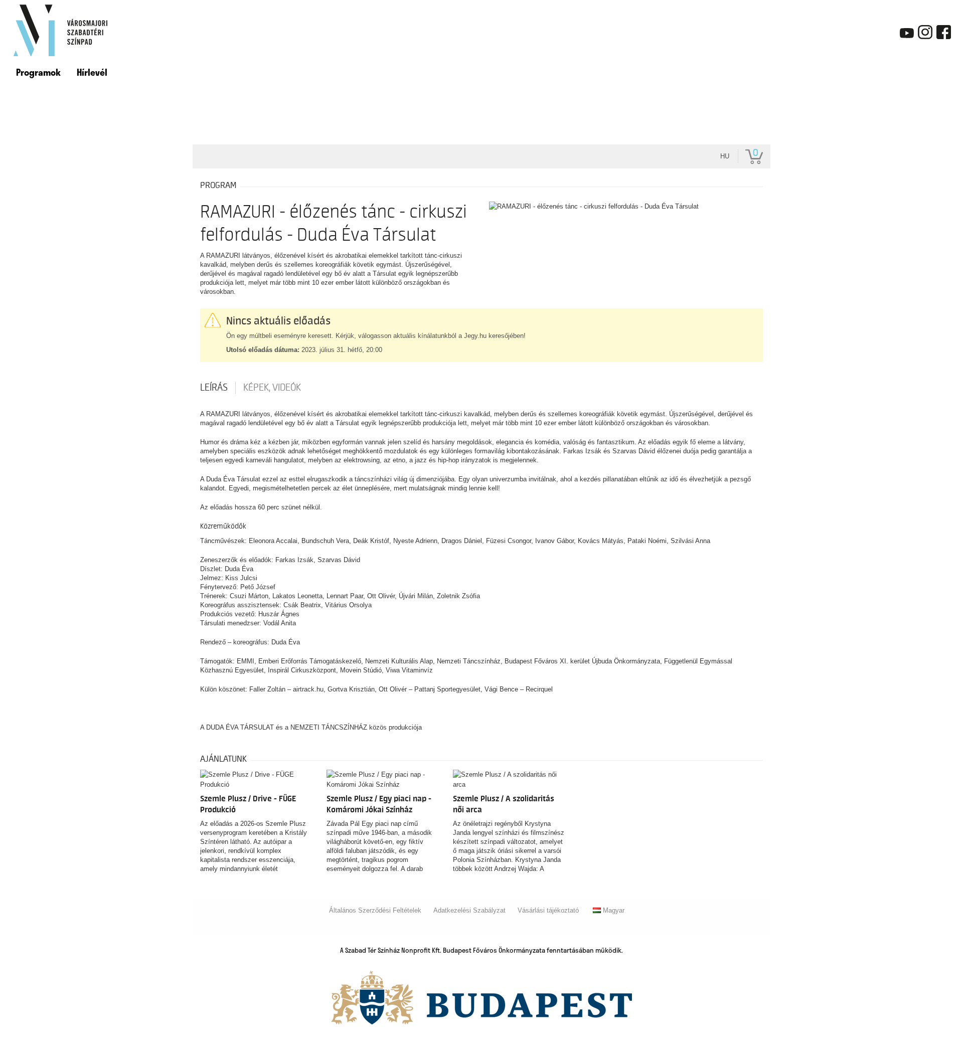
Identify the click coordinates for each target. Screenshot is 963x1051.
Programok (38, 72)
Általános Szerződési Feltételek (375, 910)
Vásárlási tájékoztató (548, 910)
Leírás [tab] (214, 387)
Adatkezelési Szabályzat (469, 910)
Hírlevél (92, 72)
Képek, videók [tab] (272, 387)
